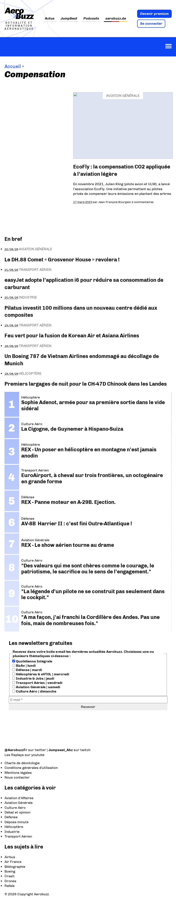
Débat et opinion (17, 812)
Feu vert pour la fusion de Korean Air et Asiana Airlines (72, 335)
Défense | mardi (28, 670)
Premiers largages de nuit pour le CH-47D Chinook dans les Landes (86, 384)
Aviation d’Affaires (19, 798)
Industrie (28, 297)
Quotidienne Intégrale (33, 661)
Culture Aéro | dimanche (35, 691)
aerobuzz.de (115, 19)
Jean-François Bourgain (114, 202)
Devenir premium (154, 14)
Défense (11, 817)
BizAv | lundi (25, 666)
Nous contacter (17, 777)
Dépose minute (17, 822)
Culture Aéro (15, 808)
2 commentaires (142, 202)
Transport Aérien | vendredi (38, 683)
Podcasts (91, 19)
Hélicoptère (30, 373)
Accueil (13, 66)
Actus (50, 19)
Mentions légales (18, 773)
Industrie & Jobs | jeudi (34, 678)
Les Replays (14, 755)
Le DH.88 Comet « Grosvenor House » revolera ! (62, 259)
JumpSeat (69, 19)
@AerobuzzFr (16, 750)
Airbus (10, 857)
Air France (13, 862)
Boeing (10, 871)
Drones (10, 881)
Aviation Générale (123, 96)
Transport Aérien (35, 270)
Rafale (10, 886)
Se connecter (151, 23)
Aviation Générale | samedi (37, 687)
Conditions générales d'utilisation (31, 768)
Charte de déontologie (22, 763)
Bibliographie (15, 867)
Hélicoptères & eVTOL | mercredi (42, 674)
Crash (9, 876)
